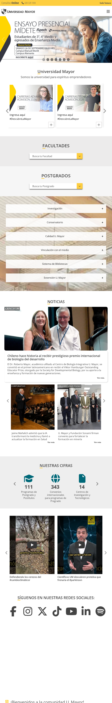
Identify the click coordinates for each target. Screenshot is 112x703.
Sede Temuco (105, 2)
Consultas (10, 3)
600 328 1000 (30, 3)
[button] (43, 59)
